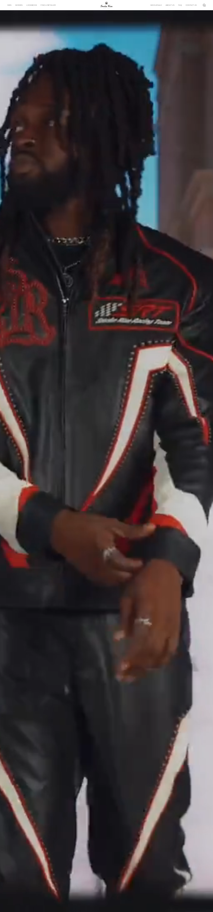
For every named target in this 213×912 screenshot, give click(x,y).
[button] (32, 5)
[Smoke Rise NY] (106, 5)
